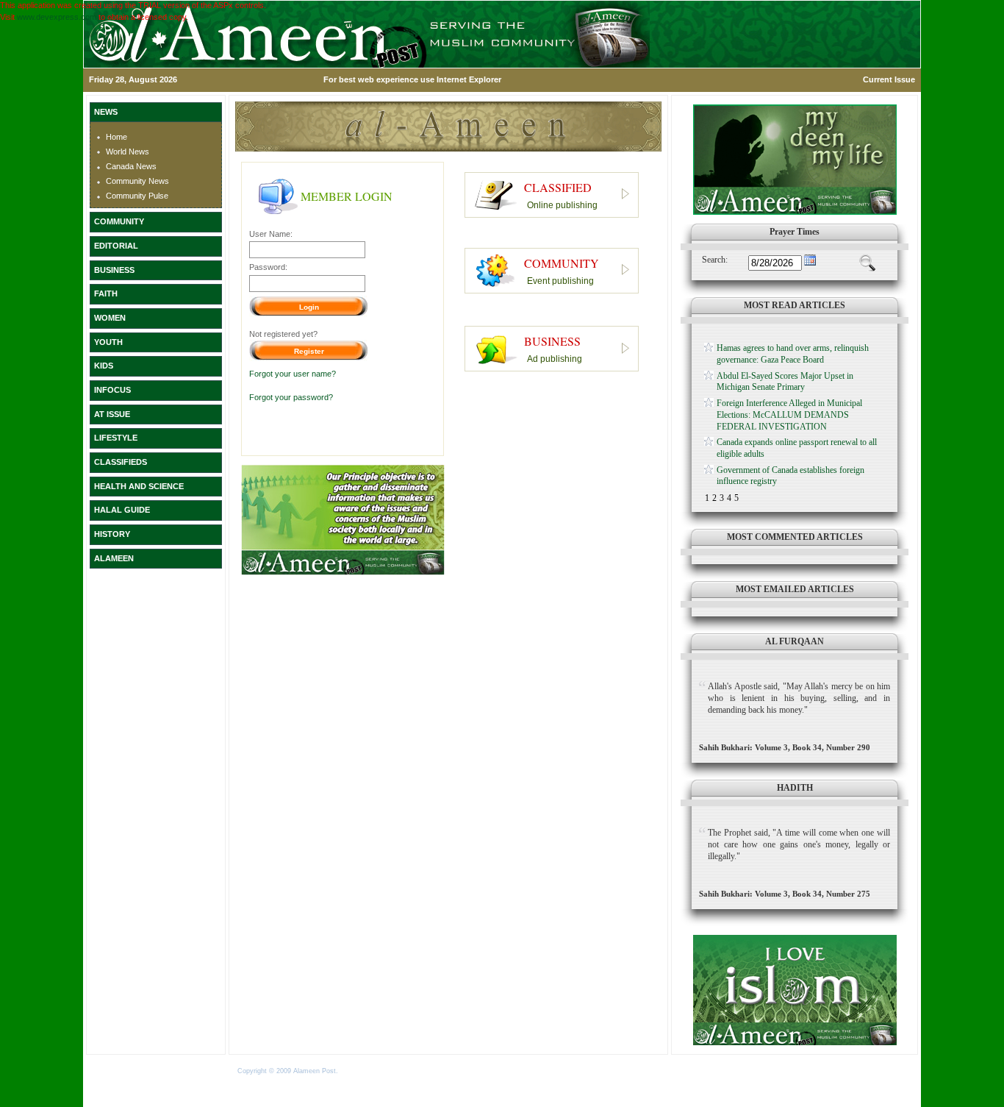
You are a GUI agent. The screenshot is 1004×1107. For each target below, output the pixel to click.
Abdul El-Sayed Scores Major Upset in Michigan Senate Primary (785, 382)
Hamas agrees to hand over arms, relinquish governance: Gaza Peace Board (793, 354)
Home (116, 136)
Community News (137, 181)
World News (127, 151)
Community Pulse (137, 195)
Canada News (131, 166)
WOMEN (110, 317)
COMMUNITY (119, 221)
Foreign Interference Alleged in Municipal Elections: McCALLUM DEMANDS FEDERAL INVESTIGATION (789, 414)
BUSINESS (114, 270)
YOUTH (108, 342)
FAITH (106, 293)
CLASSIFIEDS (120, 462)
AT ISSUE (112, 414)
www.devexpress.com (56, 17)
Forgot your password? (291, 397)
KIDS (103, 365)
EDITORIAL (116, 245)
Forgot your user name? (292, 373)
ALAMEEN (114, 558)
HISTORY (112, 534)
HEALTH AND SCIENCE (139, 486)
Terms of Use (361, 1071)
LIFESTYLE (115, 437)
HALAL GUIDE (122, 509)
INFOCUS (112, 389)
